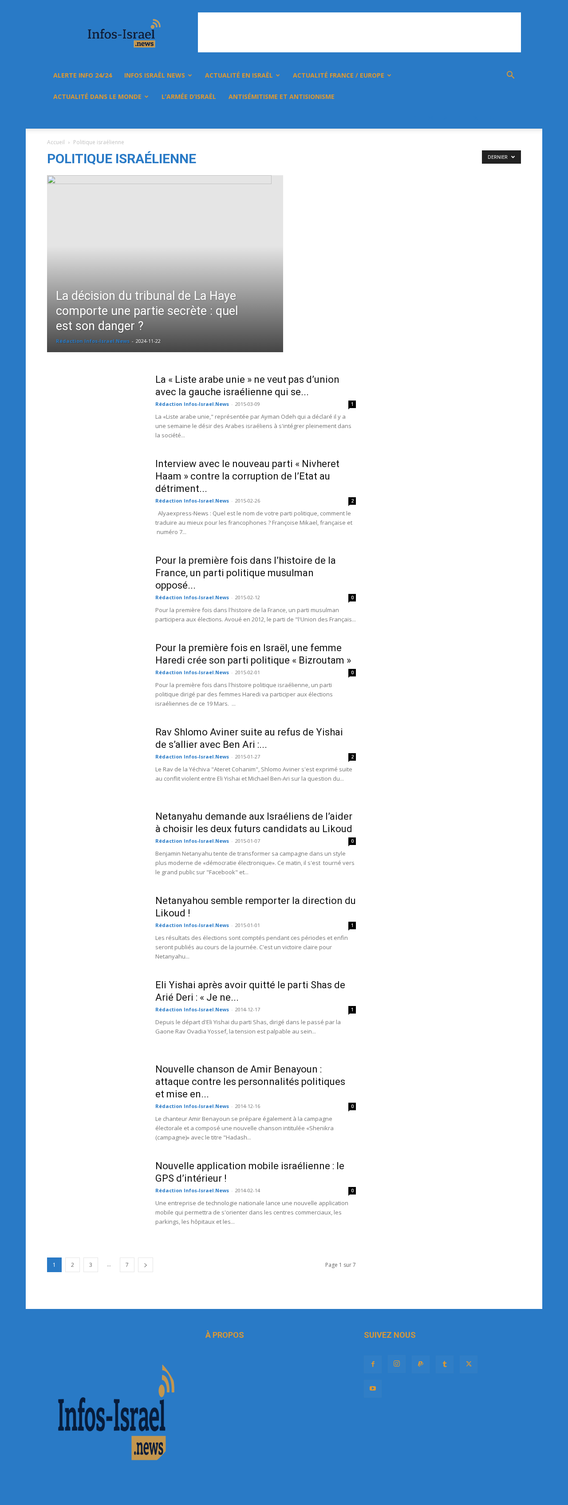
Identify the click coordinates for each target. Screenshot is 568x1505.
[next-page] (145, 1264)
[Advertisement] (359, 32)
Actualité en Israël (239, 75)
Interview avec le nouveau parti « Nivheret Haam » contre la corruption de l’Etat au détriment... (247, 476)
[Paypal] (445, 118)
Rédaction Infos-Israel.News (93, 341)
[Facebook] (415, 118)
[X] (475, 118)
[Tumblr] (460, 118)
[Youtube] (490, 118)
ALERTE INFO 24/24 (82, 75)
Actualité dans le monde (97, 96)
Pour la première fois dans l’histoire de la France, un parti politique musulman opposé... (245, 573)
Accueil (56, 142)
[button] (510, 76)
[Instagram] (430, 118)
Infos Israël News (154, 75)
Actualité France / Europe (338, 75)
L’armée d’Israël (189, 96)
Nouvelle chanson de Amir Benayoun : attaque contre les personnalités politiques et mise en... (250, 1082)
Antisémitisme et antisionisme (282, 96)
